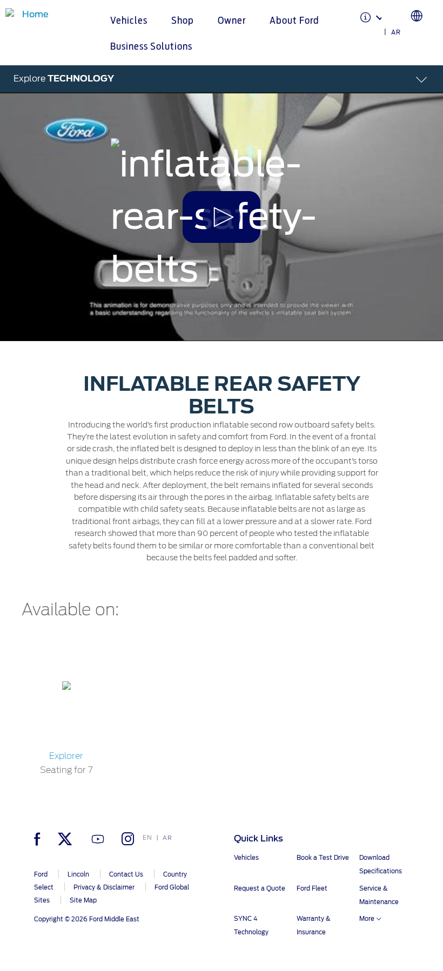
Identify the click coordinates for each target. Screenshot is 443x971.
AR (396, 32)
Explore (64, 78)
